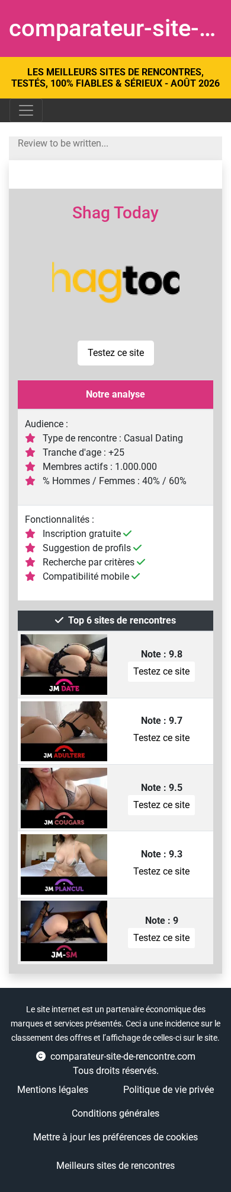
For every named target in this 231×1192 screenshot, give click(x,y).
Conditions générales (115, 1113)
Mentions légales (52, 1089)
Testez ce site (116, 352)
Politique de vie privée (168, 1089)
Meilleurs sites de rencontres (115, 1165)
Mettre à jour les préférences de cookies (115, 1137)
